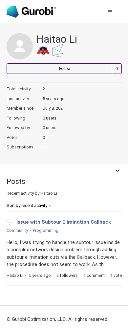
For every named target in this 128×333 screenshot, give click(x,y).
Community (17, 230)
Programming (45, 230)
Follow (65, 68)
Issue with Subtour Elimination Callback (63, 222)
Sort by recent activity (27, 205)
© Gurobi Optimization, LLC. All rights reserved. (57, 319)
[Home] (31, 12)
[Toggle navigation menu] (110, 12)
